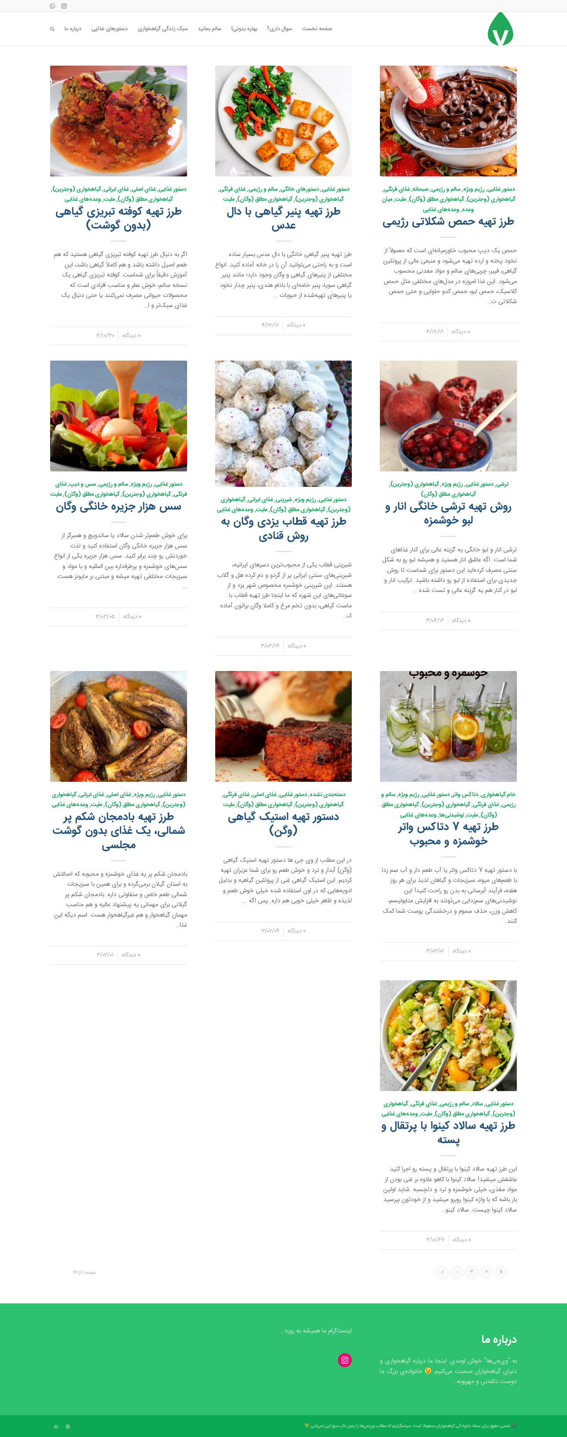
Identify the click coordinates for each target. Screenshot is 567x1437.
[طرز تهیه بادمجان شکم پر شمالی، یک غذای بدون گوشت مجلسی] (118, 726)
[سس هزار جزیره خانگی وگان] (118, 416)
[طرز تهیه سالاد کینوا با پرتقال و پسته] (448, 1035)
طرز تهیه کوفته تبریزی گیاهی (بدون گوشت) (119, 219)
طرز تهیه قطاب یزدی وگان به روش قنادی (283, 529)
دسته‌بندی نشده (328, 795)
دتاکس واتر (465, 795)
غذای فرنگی (397, 189)
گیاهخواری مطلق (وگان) (436, 199)
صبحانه (421, 189)
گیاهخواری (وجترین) (491, 199)
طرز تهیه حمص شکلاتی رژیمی (448, 222)
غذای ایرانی (116, 189)
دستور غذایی (501, 189)
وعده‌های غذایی (441, 210)
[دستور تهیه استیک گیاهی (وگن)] (283, 726)
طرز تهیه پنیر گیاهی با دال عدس (284, 219)
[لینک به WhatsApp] (52, 6)
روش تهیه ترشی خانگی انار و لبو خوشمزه (448, 514)
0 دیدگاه (461, 332)
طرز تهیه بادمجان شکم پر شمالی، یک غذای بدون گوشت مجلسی (118, 831)
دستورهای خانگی (299, 189)
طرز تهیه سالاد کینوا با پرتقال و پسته (448, 1133)
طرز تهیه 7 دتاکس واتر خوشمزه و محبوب (448, 834)
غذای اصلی (144, 189)
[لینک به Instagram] (64, 6)
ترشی (502, 484)
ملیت (400, 199)
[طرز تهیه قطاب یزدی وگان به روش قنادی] (283, 423)
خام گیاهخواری (498, 795)
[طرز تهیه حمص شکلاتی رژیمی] (448, 121)
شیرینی (284, 500)
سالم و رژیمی (446, 189)
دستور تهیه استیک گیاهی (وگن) (283, 824)
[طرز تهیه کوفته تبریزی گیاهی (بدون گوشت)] (118, 121)
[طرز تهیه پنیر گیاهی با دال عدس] (283, 121)
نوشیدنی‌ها (451, 815)
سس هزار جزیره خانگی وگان (118, 507)
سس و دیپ (82, 484)
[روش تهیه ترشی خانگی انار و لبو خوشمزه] (448, 416)
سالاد (477, 1104)
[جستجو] (52, 29)
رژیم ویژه (473, 189)
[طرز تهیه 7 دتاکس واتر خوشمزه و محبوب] (448, 726)
